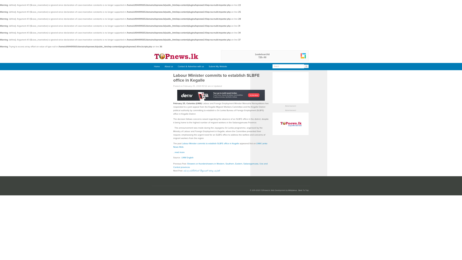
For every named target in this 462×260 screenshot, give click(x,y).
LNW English (187, 157)
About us (169, 66)
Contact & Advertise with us (191, 66)
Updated (218, 86)
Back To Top (303, 190)
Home (157, 66)
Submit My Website (218, 66)
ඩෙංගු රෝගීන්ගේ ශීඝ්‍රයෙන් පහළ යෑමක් (201, 170)
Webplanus (292, 190)
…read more (179, 152)
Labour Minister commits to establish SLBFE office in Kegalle (210, 143)
